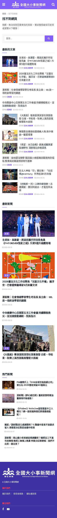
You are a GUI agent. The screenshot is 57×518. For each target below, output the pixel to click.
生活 (6, 234)
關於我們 (6, 493)
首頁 (4, 13)
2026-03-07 (10, 432)
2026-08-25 (40, 68)
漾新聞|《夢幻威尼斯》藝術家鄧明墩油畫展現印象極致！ (35, 397)
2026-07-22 (10, 448)
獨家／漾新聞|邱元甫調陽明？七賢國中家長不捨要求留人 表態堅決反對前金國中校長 (29, 426)
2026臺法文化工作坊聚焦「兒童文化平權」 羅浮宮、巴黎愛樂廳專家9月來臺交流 (36, 77)
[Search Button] (49, 38)
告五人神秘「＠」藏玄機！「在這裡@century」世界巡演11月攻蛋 (36, 172)
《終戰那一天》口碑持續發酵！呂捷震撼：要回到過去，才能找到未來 (36, 187)
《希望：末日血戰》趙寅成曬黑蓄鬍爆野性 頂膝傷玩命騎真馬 (36, 146)
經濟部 (9, 110)
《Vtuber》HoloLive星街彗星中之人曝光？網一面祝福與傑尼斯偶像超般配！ (35, 411)
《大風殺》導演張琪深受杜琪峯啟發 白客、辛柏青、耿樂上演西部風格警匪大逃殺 (36, 118)
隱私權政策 (31, 493)
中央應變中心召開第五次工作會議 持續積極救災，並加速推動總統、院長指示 (26, 314)
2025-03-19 (22, 402)
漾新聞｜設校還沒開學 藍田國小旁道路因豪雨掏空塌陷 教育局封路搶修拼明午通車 (28, 159)
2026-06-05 (22, 389)
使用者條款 (18, 493)
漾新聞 (9, 97)
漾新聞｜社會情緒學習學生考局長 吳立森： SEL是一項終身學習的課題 (27, 298)
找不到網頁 (12, 13)
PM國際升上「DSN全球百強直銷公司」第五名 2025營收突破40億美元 (35, 384)
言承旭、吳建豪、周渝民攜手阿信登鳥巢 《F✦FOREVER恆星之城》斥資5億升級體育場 (36, 61)
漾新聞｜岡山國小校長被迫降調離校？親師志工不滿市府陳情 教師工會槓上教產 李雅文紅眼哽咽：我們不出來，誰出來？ (29, 440)
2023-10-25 (22, 418)
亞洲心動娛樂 (28, 68)
